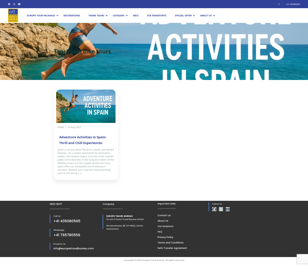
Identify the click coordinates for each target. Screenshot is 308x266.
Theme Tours (96, 15)
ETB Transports (156, 15)
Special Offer (183, 15)
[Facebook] (214, 209)
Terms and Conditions (171, 242)
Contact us (164, 215)
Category (118, 15)
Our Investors (165, 226)
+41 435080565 (293, 4)
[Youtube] (228, 209)
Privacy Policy (165, 237)
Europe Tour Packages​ (41, 15)
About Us (206, 15)
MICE (136, 15)
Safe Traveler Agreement (172, 248)
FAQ (160, 231)
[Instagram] (221, 209)
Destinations (72, 15)
